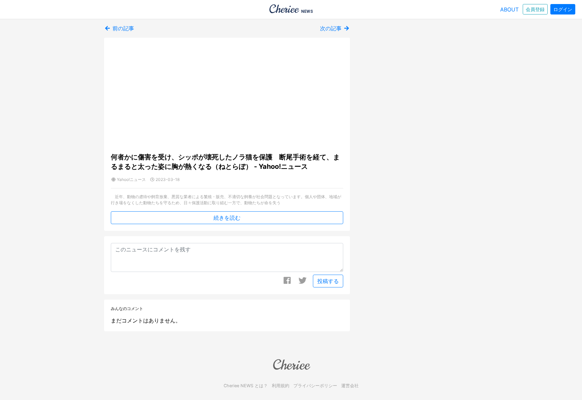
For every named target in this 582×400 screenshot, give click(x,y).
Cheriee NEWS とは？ (246, 385)
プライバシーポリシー (315, 385)
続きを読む (227, 217)
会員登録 (535, 9)
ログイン (562, 9)
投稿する (328, 281)
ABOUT (509, 9)
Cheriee (291, 365)
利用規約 (280, 385)
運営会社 (350, 385)
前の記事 (122, 28)
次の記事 (331, 28)
